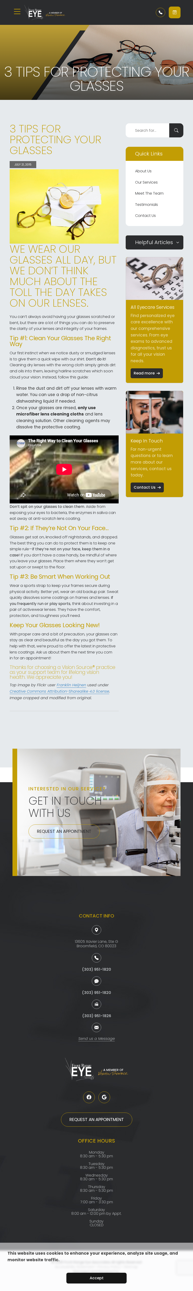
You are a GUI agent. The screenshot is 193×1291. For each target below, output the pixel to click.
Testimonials (146, 204)
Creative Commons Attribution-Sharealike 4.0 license (59, 692)
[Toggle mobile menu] (17, 11)
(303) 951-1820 (96, 969)
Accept (97, 1278)
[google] (104, 1097)
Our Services (146, 182)
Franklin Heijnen (71, 685)
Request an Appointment (64, 831)
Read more (144, 373)
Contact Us (145, 215)
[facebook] (89, 1097)
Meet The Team (149, 193)
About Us (143, 171)
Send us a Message (96, 1039)
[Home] (52, 12)
